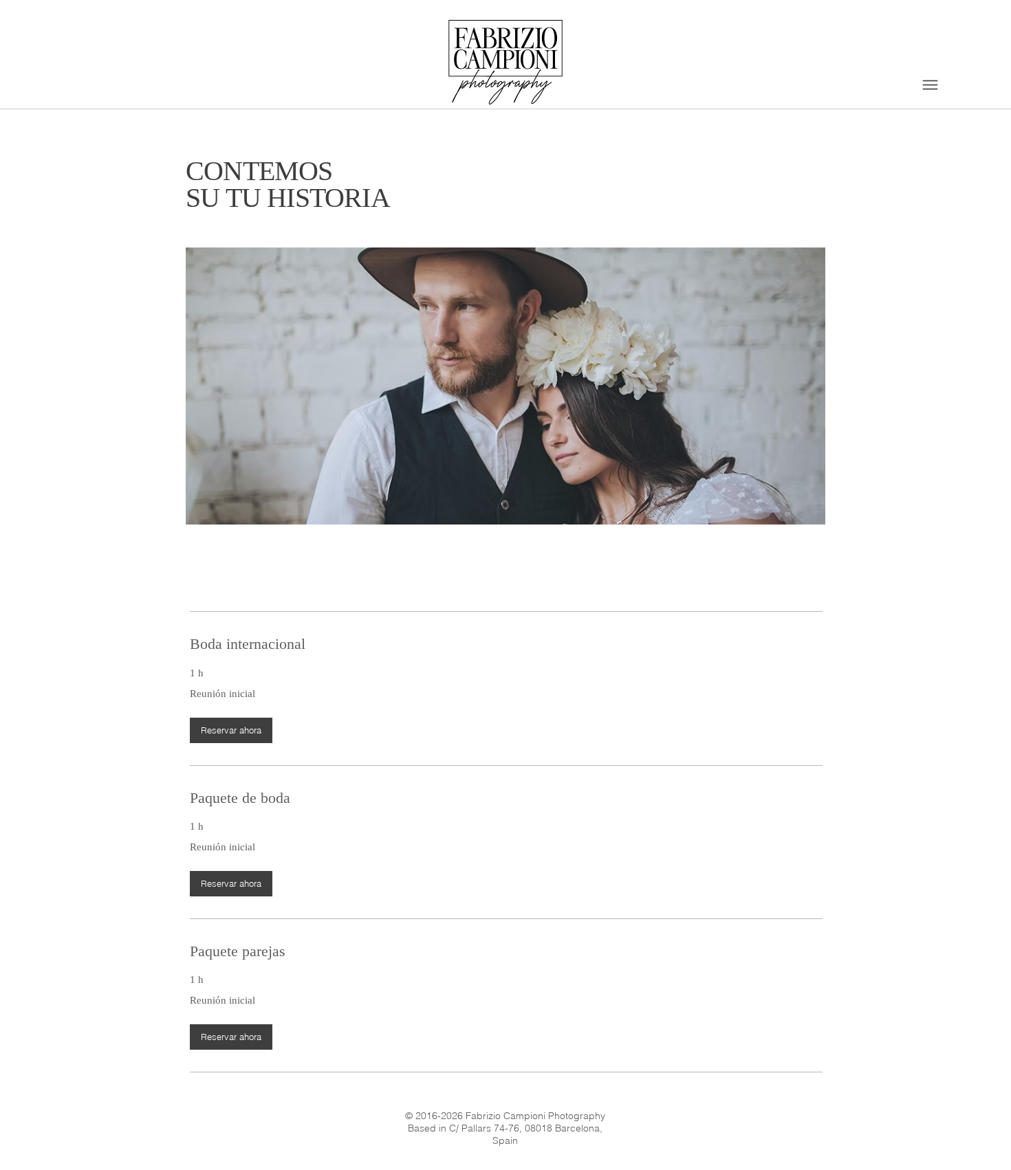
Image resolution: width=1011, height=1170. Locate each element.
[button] (231, 730)
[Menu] (930, 85)
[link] (506, 644)
